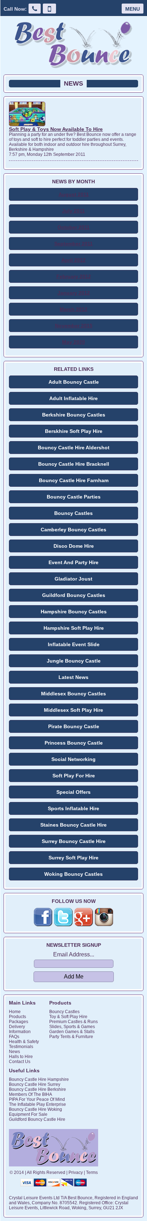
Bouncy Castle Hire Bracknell (73, 464)
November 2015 (73, 325)
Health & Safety (24, 1041)
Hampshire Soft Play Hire (74, 628)
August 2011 (74, 194)
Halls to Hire (21, 1056)
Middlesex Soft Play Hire (73, 710)
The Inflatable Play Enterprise (37, 1104)
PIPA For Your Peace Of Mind (37, 1099)
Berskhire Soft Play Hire (73, 431)
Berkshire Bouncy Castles (73, 415)
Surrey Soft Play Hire (73, 857)
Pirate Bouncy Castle (73, 726)
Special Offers (73, 792)
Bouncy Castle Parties (74, 497)
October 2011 (73, 227)
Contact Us (19, 1061)
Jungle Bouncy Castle (74, 661)
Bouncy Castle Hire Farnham (73, 480)
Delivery (17, 1026)
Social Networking (73, 759)
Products (17, 1016)
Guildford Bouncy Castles (73, 595)
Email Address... (73, 954)
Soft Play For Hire (73, 775)
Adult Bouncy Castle (74, 382)
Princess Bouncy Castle (74, 743)
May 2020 (73, 342)
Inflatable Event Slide (74, 644)
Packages (18, 1021)
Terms (92, 1172)
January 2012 (73, 293)
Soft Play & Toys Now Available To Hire (56, 129)
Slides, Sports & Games (72, 1026)
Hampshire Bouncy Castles (74, 611)
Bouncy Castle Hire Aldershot (74, 447)
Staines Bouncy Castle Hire (73, 825)
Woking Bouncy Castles (73, 874)
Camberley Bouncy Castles (73, 529)
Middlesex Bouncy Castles (73, 693)
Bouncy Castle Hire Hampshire (39, 1079)
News (14, 1051)
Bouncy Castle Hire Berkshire (37, 1089)
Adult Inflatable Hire (73, 398)
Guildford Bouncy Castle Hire (37, 1119)
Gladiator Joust (73, 579)
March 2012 (73, 309)
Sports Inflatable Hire (73, 808)
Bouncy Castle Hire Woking (35, 1109)
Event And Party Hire (73, 562)
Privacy (76, 1172)
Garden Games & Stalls (72, 1031)
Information (20, 1031)
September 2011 (73, 243)
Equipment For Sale (28, 1114)
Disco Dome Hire (74, 546)
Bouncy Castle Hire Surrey (34, 1084)
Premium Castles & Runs (73, 1021)
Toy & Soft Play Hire (68, 1016)
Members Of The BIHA (30, 1094)
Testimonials (21, 1046)
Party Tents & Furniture (71, 1036)
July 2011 (73, 211)
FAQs (14, 1036)
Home (15, 1011)
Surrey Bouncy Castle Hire (74, 841)
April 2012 (73, 260)
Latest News (73, 677)
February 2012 (73, 276)
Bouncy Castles (73, 513)
